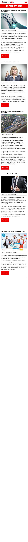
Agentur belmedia (12, 83)
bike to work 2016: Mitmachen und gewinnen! (13, 231)
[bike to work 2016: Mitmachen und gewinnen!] (14, 242)
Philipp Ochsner (12, 30)
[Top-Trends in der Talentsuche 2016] (14, 72)
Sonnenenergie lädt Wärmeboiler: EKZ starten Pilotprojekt (13, 111)
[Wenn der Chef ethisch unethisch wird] (14, 184)
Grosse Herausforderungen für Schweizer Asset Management (13, 11)
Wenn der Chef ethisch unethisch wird (11, 173)
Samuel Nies (11, 134)
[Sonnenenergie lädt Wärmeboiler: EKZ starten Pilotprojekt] (14, 123)
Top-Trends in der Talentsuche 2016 (10, 62)
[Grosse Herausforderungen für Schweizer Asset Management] (14, 21)
